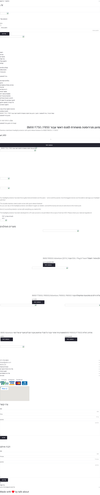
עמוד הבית (51, 113)
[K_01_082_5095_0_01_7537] (19, 148)
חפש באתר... (3, 27)
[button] (4, 19)
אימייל (2, 456)
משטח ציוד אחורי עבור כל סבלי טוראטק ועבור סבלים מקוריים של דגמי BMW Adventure (32, 333)
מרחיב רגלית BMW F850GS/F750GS (78, 333)
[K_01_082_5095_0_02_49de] (18, 151)
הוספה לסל (49, 145)
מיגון (37, 113)
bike (1, 23)
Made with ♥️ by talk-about (14, 491)
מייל (1, 414)
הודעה (2, 419)
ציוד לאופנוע (43, 113)
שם (1, 409)
